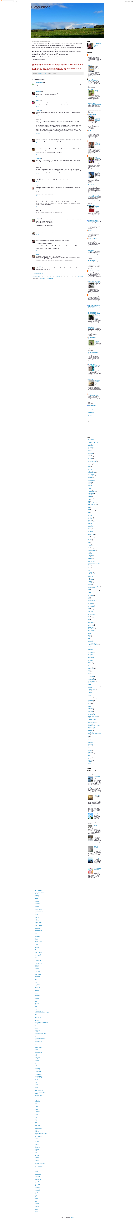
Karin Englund (91, 79)
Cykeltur (89, 490)
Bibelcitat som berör (92, 461)
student (89, 706)
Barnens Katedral (91, 460)
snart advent (90, 692)
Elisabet (90, 65)
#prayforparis (90, 445)
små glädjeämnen (91, 689)
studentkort (90, 708)
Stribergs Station (92, 364)
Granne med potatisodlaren (94, 281)
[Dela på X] (52, 73)
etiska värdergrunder (92, 504)
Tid (88, 717)
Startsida (58, 276)
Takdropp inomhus (96, 847)
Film (89, 507)
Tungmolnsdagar (91, 722)
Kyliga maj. (96, 858)
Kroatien (89, 601)
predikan (90, 659)
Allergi (89, 450)
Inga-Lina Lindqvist (92, 561)
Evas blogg (41, 7)
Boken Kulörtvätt (91, 475)
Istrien (89, 570)
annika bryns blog (92, 409)
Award (89, 455)
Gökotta (89, 544)
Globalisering (91, 531)
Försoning (90, 520)
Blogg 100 (90, 468)
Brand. (89, 483)
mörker (89, 636)
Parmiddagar (90, 654)
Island (89, 565)
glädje (89, 533)
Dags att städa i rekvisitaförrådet (94, 104)
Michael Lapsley (91, 628)
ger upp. (89, 528)
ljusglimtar (90, 617)
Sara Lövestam (91, 184)
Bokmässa (90, 477)
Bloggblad (38, 100)
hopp (89, 552)
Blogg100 (90, 469)
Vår (88, 747)
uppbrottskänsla (91, 727)
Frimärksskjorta (91, 510)
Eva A (89, 130)
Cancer (89, 488)
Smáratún (90, 687)
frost (89, 512)
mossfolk (38, 218)
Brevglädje (90, 485)
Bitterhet (89, 464)
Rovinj (89, 675)
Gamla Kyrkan (91, 525)
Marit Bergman (91, 624)
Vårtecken (90, 750)
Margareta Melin (91, 622)
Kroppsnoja (90, 603)
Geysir (89, 529)
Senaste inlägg (35, 276)
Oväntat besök (97, 776)
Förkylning (90, 517)
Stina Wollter (90, 700)
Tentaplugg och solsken (93, 716)
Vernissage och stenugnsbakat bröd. (42, 1181)
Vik (88, 736)
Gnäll (89, 536)
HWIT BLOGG (91, 171)
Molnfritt (89, 632)
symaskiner (90, 709)
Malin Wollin (91, 412)
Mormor (96, 825)
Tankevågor (91, 379)
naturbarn (90, 640)
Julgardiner (90, 579)
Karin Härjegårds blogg (93, 195)
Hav (89, 547)
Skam (89, 682)
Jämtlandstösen (39, 82)
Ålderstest (90, 757)
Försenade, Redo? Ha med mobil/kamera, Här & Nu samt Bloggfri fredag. (97, 118)
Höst (89, 556)
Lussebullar (90, 261)
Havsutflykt (90, 548)
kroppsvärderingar (92, 605)
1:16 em (37, 96)
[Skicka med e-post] (49, 73)
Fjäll (89, 509)
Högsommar (90, 555)
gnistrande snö (91, 534)
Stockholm (90, 701)
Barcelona (90, 458)
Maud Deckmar (91, 415)
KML (89, 589)
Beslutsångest (97, 814)
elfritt (89, 501)
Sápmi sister (90, 678)
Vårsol (89, 749)
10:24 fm (37, 115)
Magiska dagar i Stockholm (93, 196)
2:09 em (37, 106)
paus (89, 655)
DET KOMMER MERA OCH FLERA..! (98, 341)
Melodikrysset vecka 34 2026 (94, 56)
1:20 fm (37, 271)
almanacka (90, 452)
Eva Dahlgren (91, 506)
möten (89, 638)
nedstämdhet (90, 641)
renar (89, 673)
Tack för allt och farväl (92, 328)
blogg (89, 466)
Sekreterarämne (91, 679)
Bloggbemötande (91, 472)
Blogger (72, 1217)
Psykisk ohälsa (91, 668)
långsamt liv (90, 620)
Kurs (89, 608)
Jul (88, 578)
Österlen (89, 763)
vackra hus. (90, 730)
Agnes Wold (90, 447)
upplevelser (90, 728)
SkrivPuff (90, 230)
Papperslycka (91, 652)
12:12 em (38, 133)
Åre (88, 758)
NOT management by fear (93, 644)
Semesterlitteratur (91, 681)
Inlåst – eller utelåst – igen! (93, 80)
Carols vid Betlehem (92, 239)
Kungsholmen (91, 606)
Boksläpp (90, 482)
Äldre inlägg (80, 276)
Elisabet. (37, 231)
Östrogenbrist (91, 787)
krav (89, 598)
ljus (88, 616)
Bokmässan (90, 479)
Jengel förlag (90, 576)
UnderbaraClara (91, 103)
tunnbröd (90, 724)
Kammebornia (91, 260)
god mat (89, 539)
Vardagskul (97, 282)
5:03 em (37, 262)
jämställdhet (90, 582)
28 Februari (90, 231)
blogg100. (90, 471)
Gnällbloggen (91, 537)
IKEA (89, 560)
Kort (89, 597)
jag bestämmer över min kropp (94, 573)
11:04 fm (37, 214)
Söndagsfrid (90, 713)
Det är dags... (97, 172)
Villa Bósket (90, 741)
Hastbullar (90, 131)
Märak (89, 635)
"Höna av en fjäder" (92, 440)
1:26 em (37, 163)
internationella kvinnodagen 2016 (42, 1012)
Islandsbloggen (91, 205)
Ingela (37, 147)
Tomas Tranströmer (92, 719)
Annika (37, 254)
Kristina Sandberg (91, 600)
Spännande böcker (92, 698)
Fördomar (90, 515)
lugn (89, 619)
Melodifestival (91, 625)
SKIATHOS (90, 684)
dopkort (89, 494)
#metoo (89, 444)
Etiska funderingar (92, 502)
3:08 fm (37, 181)
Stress (89, 705)
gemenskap (90, 526)
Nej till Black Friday (92, 643)
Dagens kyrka (91, 493)
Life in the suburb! (92, 114)
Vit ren (95, 836)
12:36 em (38, 142)
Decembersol (97, 795)
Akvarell (89, 448)
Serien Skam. (91, 805)
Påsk (89, 670)
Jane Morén (91, 295)
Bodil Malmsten (91, 474)
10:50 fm (37, 87)
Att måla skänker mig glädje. (97, 869)
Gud (89, 542)
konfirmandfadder (91, 594)
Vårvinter (90, 752)
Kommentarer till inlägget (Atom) (46, 278)
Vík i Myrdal (90, 737)
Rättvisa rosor (91, 676)
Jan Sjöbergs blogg (92, 238)
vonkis (89, 55)
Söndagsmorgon (91, 714)
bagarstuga (90, 456)
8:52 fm (37, 195)
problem (89, 662)
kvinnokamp (90, 609)
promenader (90, 663)
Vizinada (90, 745)
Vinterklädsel (90, 744)
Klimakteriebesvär (91, 587)
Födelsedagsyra (91, 514)
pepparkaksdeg (91, 657)
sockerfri (89, 695)
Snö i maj (90, 694)
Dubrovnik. (90, 498)
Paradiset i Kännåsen (93, 220)
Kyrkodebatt (90, 611)
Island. (89, 567)
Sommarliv (90, 697)
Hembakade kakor (92, 550)
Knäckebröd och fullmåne (93, 590)
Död (89, 499)
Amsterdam (90, 453)
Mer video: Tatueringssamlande (94, 307)
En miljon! (90, 251)
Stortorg (89, 703)
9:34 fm (37, 206)
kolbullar (89, 592)
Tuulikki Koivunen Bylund (93, 725)
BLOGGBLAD (91, 156)
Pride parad (90, 660)
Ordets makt (90, 649)
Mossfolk (90, 141)
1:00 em (37, 226)
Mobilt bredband (91, 630)
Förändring (90, 523)
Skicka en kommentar (38, 273)
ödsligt (89, 761)
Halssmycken (91, 545)
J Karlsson (90, 572)
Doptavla (90, 496)
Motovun (89, 633)
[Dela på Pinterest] (55, 73)
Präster (89, 665)
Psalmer (89, 667)
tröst (89, 721)
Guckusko (90, 540)
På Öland (97, 90)
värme (89, 755)
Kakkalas (90, 584)
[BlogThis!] (50, 73)
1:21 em (37, 234)
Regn (89, 671)
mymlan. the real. (92, 405)
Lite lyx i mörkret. (91, 614)
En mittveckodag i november (93, 395)
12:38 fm (37, 173)
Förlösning (90, 518)
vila (88, 739)
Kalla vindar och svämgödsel (94, 586)
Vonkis (37, 185)
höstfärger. (90, 558)
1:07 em (37, 154)
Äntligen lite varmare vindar (93, 221)
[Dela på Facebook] (53, 73)
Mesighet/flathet (91, 627)
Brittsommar (90, 486)
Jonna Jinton (91, 250)
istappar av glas (91, 569)
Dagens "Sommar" (92, 491)
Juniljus (89, 581)
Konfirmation (90, 595)
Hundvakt (90, 553)
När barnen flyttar (91, 647)
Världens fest (90, 753)
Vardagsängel (91, 732)
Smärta (89, 690)
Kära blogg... (91, 89)
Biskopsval (90, 463)
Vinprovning (90, 742)
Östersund (90, 764)
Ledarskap (90, 613)
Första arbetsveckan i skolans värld (97, 143)
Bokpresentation (91, 480)
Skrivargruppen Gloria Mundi (94, 686)
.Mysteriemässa (91, 439)
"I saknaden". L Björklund (93, 442)
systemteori (90, 711)
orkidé (89, 651)
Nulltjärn (89, 646)
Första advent (91, 521)
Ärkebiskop (90, 760)
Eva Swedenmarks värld (93, 270)
